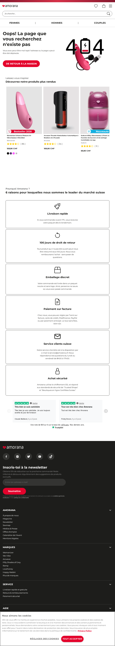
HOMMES (56, 23)
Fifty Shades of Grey (12, 562)
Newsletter (8, 522)
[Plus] (16, 153)
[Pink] (13, 154)
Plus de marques (10, 575)
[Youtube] (39, 456)
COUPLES (100, 23)
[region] (57, 629)
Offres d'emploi (10, 532)
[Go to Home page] (10, 6)
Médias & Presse (10, 528)
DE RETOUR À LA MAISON (21, 63)
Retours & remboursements (15, 593)
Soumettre (14, 491)
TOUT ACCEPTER (72, 639)
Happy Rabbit (9, 572)
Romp (5, 566)
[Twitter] (28, 456)
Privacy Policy (85, 631)
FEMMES (14, 23)
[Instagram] (17, 456)
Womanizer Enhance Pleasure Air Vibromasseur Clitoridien (19, 137)
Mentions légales (10, 538)
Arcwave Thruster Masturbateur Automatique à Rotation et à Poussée (61, 137)
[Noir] (8, 154)
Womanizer (8, 552)
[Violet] (11, 154)
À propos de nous (11, 515)
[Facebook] (6, 456)
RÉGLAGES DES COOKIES (44, 638)
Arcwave (7, 559)
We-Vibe (7, 556)
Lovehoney (8, 569)
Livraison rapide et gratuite (15, 589)
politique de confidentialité (21, 497)
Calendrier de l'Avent (12, 535)
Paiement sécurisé (11, 596)
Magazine (7, 519)
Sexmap (6, 525)
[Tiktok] (51, 456)
